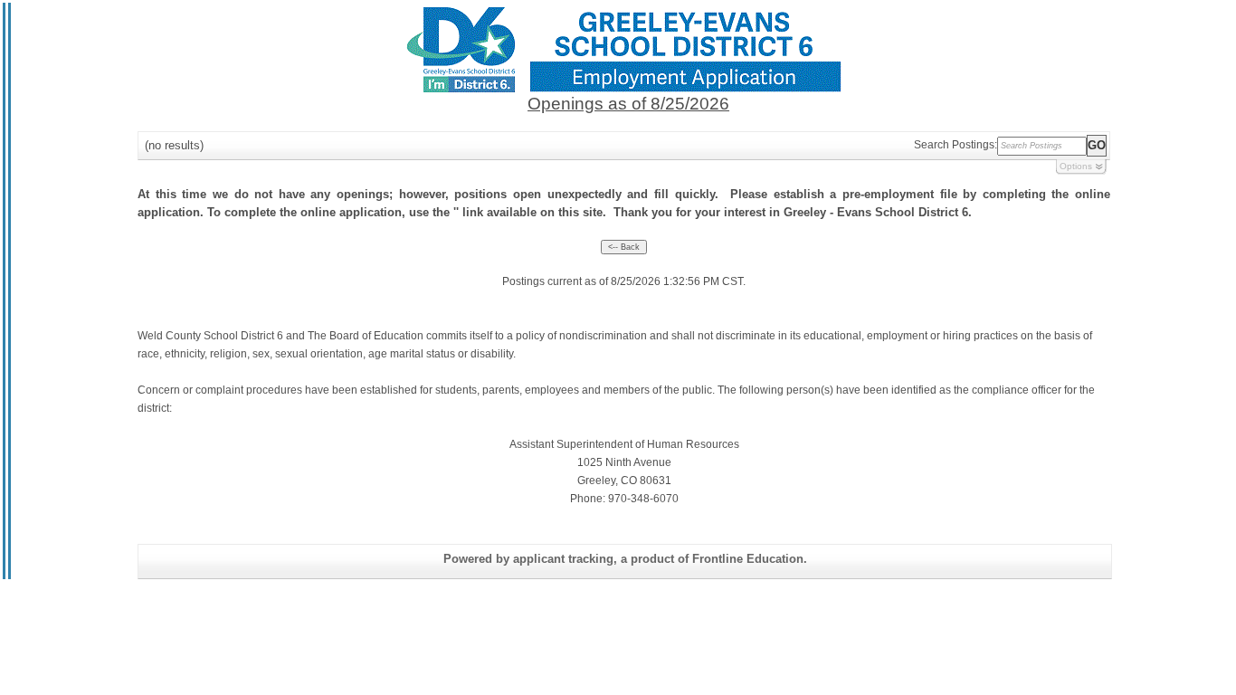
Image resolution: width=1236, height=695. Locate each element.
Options (1076, 166)
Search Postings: (955, 144)
